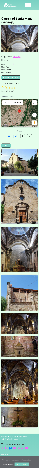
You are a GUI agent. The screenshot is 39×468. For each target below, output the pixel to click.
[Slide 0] (7, 49)
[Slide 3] (17, 49)
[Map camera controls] (34, 115)
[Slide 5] (24, 49)
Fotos (6, 145)
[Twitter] (29, 136)
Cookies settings (7, 464)
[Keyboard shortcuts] (14, 126)
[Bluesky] (16, 136)
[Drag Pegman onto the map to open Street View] (34, 122)
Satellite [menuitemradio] (17, 102)
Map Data (19, 126)
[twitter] (2, 448)
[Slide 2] (14, 49)
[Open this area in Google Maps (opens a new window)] (5, 126)
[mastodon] (22, 448)
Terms (35, 126)
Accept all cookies (22, 464)
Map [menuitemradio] (7, 102)
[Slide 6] (28, 49)
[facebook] (6, 448)
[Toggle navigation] (28, 5)
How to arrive (9, 96)
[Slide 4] (21, 49)
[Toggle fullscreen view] (34, 102)
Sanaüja (16, 56)
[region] (19, 462)
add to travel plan (11, 77)
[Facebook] (9, 136)
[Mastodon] (22, 136)
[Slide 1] (11, 49)
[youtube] (26, 448)
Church (11, 64)
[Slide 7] (31, 49)
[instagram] (18, 448)
